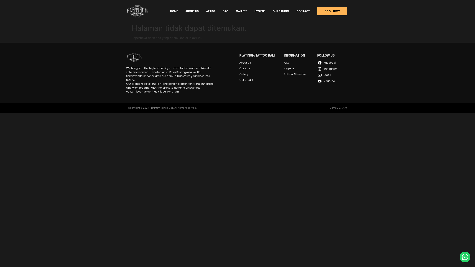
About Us (192, 11)
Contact (303, 11)
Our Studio (281, 11)
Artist (210, 11)
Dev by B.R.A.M (338, 108)
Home (174, 11)
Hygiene (259, 11)
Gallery (241, 11)
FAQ (225, 11)
